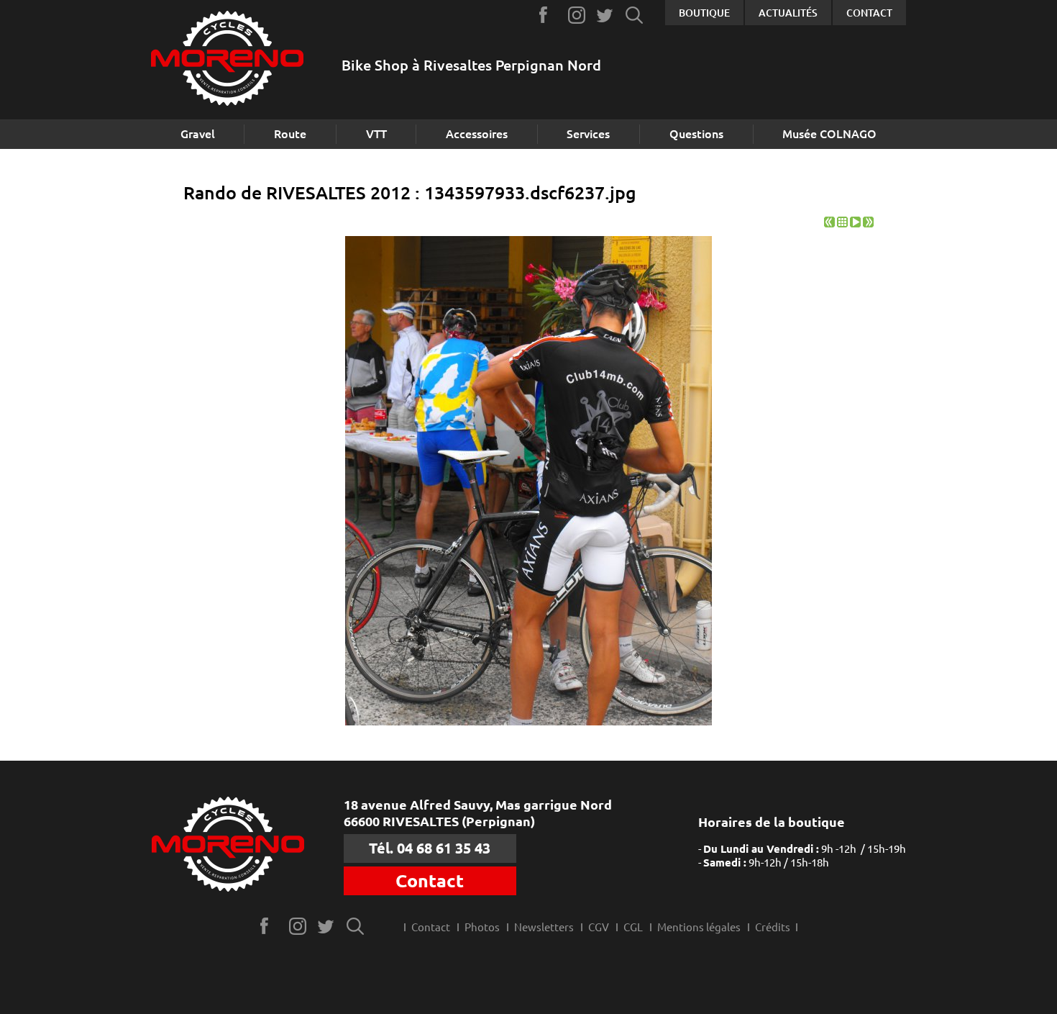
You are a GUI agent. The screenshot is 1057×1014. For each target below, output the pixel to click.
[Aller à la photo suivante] (868, 223)
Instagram (577, 15)
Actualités (788, 13)
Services (588, 133)
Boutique (704, 13)
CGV (598, 927)
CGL (633, 927)
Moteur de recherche (635, 15)
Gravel (197, 133)
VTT (376, 133)
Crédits (772, 927)
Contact (869, 13)
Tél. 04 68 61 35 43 (429, 848)
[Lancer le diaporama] (855, 223)
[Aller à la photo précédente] (829, 223)
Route (290, 133)
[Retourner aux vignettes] (842, 223)
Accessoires (477, 133)
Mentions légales (699, 927)
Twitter (606, 15)
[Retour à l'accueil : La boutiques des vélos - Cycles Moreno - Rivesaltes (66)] (227, 60)
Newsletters (544, 927)
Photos (482, 927)
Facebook (548, 15)
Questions (696, 133)
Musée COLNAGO (829, 133)
